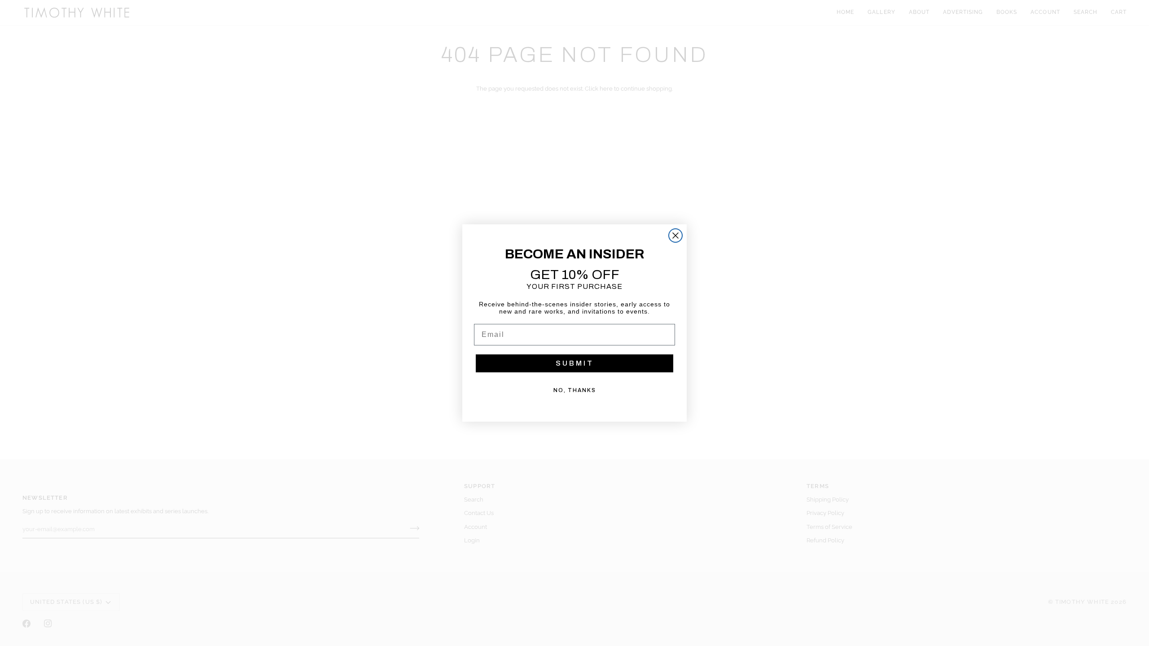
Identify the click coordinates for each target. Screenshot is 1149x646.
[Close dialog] (675, 235)
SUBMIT (575, 363)
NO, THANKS (574, 390)
